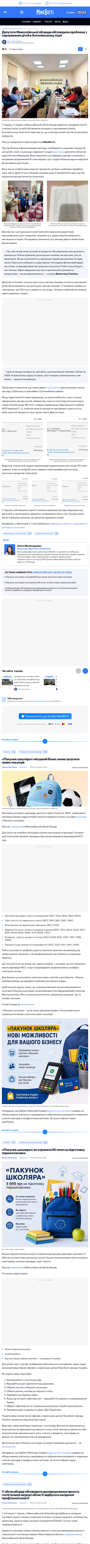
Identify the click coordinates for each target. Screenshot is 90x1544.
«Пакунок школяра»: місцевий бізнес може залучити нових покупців (38, 577)
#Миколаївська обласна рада (15, 533)
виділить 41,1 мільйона (59, 1110)
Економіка (17, 28)
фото (58, 22)
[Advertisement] (45, 334)
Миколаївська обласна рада (52, 572)
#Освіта (7, 752)
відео (65, 22)
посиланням (27, 1004)
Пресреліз (23, 767)
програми (81, 816)
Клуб (82, 12)
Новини (11, 28)
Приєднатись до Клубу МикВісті (47, 716)
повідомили (16, 826)
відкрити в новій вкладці (80, 767)
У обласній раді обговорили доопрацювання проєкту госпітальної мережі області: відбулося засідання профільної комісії (41, 589)
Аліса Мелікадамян (15, 41)
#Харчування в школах (44, 533)
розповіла (58, 151)
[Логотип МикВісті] (45, 12)
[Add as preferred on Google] (22, 12)
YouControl (52, 387)
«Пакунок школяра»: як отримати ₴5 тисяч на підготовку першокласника (40, 582)
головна (26, 22)
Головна (5, 28)
